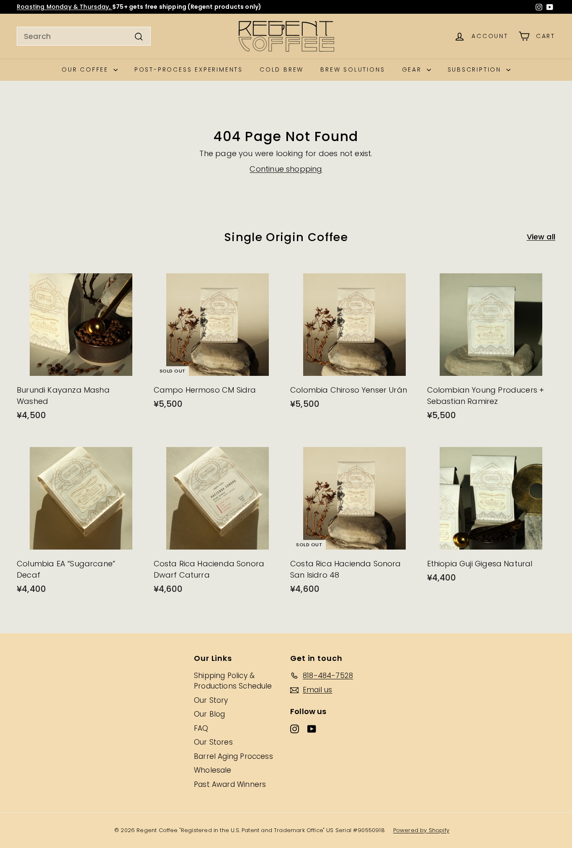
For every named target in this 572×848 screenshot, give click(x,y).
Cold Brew (282, 69)
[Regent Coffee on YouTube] (549, 7)
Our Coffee (86, 69)
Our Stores (213, 742)
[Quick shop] (141, 266)
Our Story (211, 700)
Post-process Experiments (188, 69)
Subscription (476, 69)
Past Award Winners (230, 784)
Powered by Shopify (421, 830)
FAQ (201, 728)
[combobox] (84, 36)
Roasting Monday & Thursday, (64, 7)
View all (541, 236)
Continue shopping (286, 169)
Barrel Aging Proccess (233, 756)
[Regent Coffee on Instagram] (538, 7)
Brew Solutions (352, 69)
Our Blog (209, 714)
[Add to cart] (141, 283)
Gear (413, 69)
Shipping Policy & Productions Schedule (233, 681)
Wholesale (213, 770)
